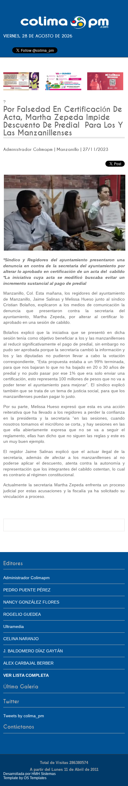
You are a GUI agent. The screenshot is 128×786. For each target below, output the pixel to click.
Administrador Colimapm (26, 577)
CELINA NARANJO (21, 638)
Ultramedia (13, 626)
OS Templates (35, 778)
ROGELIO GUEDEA (22, 614)
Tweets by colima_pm (23, 715)
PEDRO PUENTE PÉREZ (27, 589)
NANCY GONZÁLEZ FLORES (31, 602)
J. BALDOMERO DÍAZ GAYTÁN (33, 651)
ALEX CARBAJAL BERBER (28, 663)
